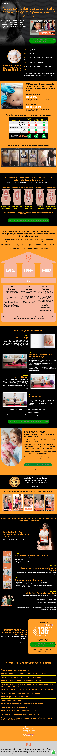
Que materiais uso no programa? (15, 707)
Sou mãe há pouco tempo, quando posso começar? (21, 681)
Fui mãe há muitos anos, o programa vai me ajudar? (21, 677)
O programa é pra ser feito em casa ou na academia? (22, 704)
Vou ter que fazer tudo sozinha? (15, 697)
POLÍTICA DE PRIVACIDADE (32, 738)
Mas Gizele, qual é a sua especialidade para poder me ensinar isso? (28, 689)
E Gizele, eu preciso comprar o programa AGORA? (21, 693)
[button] (2, 157)
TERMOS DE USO (23, 738)
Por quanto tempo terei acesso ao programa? (20, 711)
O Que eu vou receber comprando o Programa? (20, 714)
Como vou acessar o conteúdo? (14, 700)
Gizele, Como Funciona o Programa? (16, 670)
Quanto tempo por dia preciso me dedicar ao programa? (24, 673)
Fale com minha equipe (30, 734)
